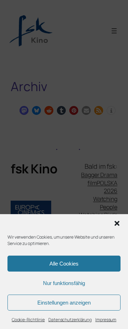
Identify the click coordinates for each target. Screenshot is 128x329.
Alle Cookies (64, 264)
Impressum (105, 320)
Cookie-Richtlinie (28, 320)
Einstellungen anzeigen (64, 303)
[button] (117, 223)
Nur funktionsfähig (64, 283)
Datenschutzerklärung (70, 320)
